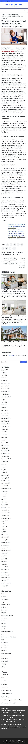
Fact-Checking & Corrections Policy (11, 700)
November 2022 (5, 483)
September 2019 (5, 583)
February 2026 (5, 383)
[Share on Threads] (10, 248)
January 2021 (4, 540)
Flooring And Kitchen (7, 615)
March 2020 (4, 567)
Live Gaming (4, 642)
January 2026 (5, 386)
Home (3, 678)
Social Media (4, 661)
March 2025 (4, 410)
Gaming (3, 623)
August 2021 (4, 521)
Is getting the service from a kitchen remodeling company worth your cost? (12, 290)
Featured (4, 610)
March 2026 (4, 380)
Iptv (2, 634)
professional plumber (13, 254)
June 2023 (4, 467)
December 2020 (5, 542)
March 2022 (4, 505)
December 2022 (5, 480)
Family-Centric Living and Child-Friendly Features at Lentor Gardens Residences (16, 231)
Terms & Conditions (6, 693)
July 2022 (3, 494)
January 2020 (5, 572)
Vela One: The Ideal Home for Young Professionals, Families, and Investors (16, 226)
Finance (3, 612)
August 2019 (4, 586)
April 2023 (4, 472)
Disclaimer (4, 684)
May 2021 (3, 529)
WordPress (22, 741)
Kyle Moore (17, 26)
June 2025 (4, 402)
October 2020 (5, 548)
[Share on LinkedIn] (14, 244)
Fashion (3, 607)
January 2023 (5, 478)
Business (3, 596)
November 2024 (5, 421)
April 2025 (4, 407)
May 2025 (4, 405)
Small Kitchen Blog (14, 4)
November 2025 (5, 391)
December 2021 (5, 513)
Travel (3, 666)
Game (3, 621)
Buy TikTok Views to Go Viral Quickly (11, 724)
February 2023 (5, 475)
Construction (5, 599)
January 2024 (5, 448)
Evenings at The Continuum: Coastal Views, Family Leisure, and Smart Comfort (16, 237)
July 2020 (3, 556)
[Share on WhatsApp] (18, 244)
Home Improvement (7, 631)
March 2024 (4, 442)
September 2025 (6, 397)
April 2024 (4, 440)
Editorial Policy (5, 697)
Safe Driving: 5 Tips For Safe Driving (12, 342)
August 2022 (4, 491)
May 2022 (3, 499)
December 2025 (5, 389)
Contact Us (4, 674)
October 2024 (5, 424)
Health (3, 629)
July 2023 (3, 464)
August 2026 (4, 370)
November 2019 (5, 577)
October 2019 (5, 580)
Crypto (3, 602)
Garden (3, 626)
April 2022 (4, 502)
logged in (11, 355)
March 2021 (4, 534)
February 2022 (5, 507)
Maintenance (5, 645)
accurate (9, 252)
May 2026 (4, 378)
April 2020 (4, 564)
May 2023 (4, 469)
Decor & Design (5, 604)
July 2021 (3, 523)
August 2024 (4, 429)
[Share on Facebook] (7, 244)
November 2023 (5, 453)
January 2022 (5, 510)
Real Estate (4, 658)
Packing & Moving (6, 653)
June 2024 (4, 434)
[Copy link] (14, 248)
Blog (2, 594)
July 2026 (3, 372)
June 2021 (4, 526)
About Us (3, 681)
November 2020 (5, 545)
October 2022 (5, 486)
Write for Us (4, 687)
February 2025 (5, 413)
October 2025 (5, 394)
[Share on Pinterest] (21, 244)
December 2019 (5, 575)
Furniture (3, 618)
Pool (2, 656)
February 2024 (5, 445)
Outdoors (4, 650)
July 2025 (3, 399)
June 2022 (4, 496)
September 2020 (6, 550)
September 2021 (5, 518)
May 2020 (4, 561)
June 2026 (4, 375)
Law (2, 639)
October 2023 (5, 456)
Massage (4, 648)
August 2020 (4, 553)
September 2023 (6, 459)
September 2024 (6, 426)
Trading (3, 664)
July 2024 (3, 432)
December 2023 (5, 451)
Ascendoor (10, 741)
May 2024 (4, 437)
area (14, 252)
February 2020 (5, 569)
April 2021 (3, 532)
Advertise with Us (6, 690)
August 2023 (4, 461)
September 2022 (6, 488)
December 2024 (5, 418)
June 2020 (4, 559)
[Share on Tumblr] (6, 248)
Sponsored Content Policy (8, 703)
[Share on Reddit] (2, 248)
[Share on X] (11, 244)
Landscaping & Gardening (8, 637)
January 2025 (5, 415)
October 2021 (5, 515)
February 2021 (5, 537)
